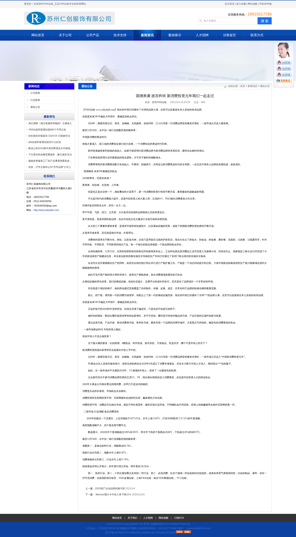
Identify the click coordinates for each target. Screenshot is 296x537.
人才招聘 (202, 35)
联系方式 (256, 35)
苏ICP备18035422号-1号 (118, 532)
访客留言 (229, 35)
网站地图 (252, 3)
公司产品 (92, 35)
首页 (242, 86)
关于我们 (132, 517)
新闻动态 (252, 86)
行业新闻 (35, 100)
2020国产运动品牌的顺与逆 (110, 488)
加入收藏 (241, 3)
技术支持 (120, 35)
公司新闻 (35, 93)
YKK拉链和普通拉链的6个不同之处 (47, 129)
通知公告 (35, 107)
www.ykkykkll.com (133, 524)
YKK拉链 (160, 532)
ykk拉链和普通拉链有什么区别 (44, 142)
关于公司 (65, 35)
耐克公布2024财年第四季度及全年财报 (49, 148)
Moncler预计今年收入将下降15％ (113, 494)
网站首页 (37, 35)
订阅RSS (179, 517)
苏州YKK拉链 (159, 102)
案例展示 (174, 35)
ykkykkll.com (148, 532)
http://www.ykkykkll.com (46, 210)
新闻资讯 (147, 35)
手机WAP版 (265, 3)
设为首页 (229, 3)
